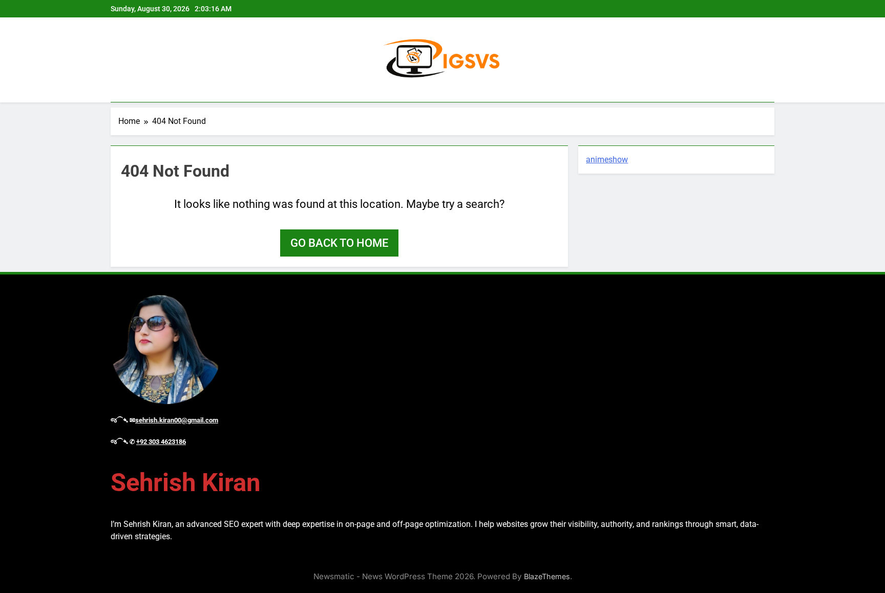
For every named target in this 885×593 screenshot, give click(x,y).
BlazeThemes (547, 576)
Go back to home (339, 243)
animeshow (607, 159)
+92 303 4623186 (161, 442)
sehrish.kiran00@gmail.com (176, 420)
